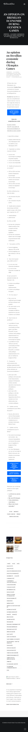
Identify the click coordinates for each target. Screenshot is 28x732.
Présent (18, 514)
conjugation (11, 587)
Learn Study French (11, 35)
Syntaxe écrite (11, 650)
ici (10, 126)
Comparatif (10, 578)
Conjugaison (11, 584)
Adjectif (10, 566)
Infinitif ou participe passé (13, 606)
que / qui (10, 634)
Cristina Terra (17, 87)
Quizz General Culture (13, 639)
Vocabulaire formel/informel (12, 667)
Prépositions (11, 631)
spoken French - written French (13, 642)
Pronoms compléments (13, 624)
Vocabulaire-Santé (12, 664)
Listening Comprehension (18, 34)
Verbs (9, 661)
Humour (9, 600)
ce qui (17, 576)
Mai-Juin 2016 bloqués (14, 498)
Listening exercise (12, 612)
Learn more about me (12, 704)
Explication (10, 592)
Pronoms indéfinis (12, 626)
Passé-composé (11, 514)
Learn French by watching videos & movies (14, 36)
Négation (10, 617)
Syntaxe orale (11, 647)
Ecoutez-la (10, 96)
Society (19, 36)
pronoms (10, 621)
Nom (9, 614)
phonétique (11, 619)
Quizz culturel (11, 636)
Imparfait (16, 511)
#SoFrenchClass (14, 37)
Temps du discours (13, 516)
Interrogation (11, 609)
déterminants (11, 589)
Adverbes (10, 576)
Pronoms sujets (12, 629)
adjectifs (10, 568)
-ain (8, 563)
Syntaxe (10, 645)
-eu (13, 563)
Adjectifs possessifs (13, 573)
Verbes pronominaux (12, 655)
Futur (10, 511)
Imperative (10, 603)
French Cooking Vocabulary (11, 595)
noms (14, 614)
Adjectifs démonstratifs (14, 571)
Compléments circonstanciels (12, 581)
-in (18, 563)
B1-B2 (5, 35)
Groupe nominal (11, 598)
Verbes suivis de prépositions (11, 658)
